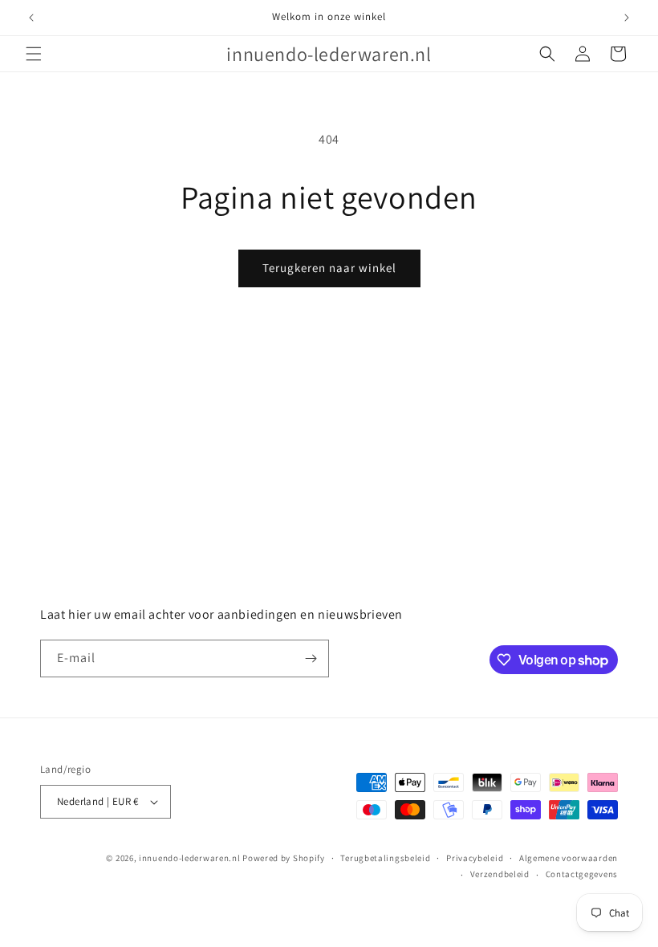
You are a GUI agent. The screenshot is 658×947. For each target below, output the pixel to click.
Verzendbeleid (500, 874)
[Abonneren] (310, 658)
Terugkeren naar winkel (329, 267)
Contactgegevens (582, 874)
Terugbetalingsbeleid (385, 858)
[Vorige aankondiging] (31, 17)
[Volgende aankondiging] (626, 17)
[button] (33, 53)
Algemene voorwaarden (568, 858)
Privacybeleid (474, 858)
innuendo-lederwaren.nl (189, 858)
